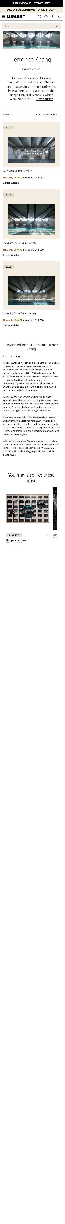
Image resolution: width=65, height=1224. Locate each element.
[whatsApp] (39, 17)
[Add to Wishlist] (47, 535)
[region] (31, 515)
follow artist (31, 69)
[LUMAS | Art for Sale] (16, 16)
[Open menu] (3, 16)
